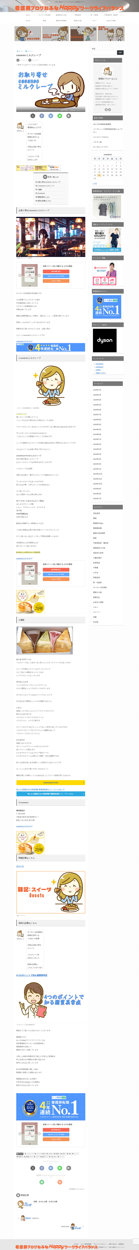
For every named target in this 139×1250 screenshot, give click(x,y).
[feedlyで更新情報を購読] (41, 1182)
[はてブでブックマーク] (50, 115)
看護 (70, 1153)
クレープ (76, 1153)
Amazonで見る (56, 281)
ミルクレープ (29, 1153)
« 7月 (95, 183)
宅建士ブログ (101, 373)
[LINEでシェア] (59, 115)
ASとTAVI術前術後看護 (102, 124)
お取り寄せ (53, 1156)
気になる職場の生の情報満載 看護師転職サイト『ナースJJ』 (39, 789)
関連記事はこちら (44, 197)
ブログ (37, 1156)
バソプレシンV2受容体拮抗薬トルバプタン (107, 130)
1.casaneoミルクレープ (46, 186)
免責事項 (121, 1244)
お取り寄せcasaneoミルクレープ (49, 182)
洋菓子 (64, 1153)
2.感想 (40, 189)
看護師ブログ (29, 1156)
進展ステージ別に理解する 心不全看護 (57, 266)
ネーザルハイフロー (100, 147)
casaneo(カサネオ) (23, 341)
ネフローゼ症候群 (40, 1153)
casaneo (50, 1153)
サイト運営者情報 (86, 1244)
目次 (50, 177)
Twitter (98, 370)
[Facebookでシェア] (41, 115)
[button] (68, 115)
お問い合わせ (112, 1244)
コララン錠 (97, 142)
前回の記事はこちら (44, 201)
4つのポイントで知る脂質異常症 (31, 975)
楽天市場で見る (56, 271)
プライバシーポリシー (100, 1244)
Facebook (99, 364)
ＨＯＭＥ (76, 1244)
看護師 (57, 1153)
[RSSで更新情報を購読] (59, 1182)
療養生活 (20, 1156)
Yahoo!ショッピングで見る (56, 276)
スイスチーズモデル (100, 137)
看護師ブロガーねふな (107, 79)
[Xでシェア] (32, 115)
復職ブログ (45, 1156)
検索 (93, 49)
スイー (19, 866)
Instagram (99, 367)
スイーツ (20, 1153)
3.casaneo (41, 193)
